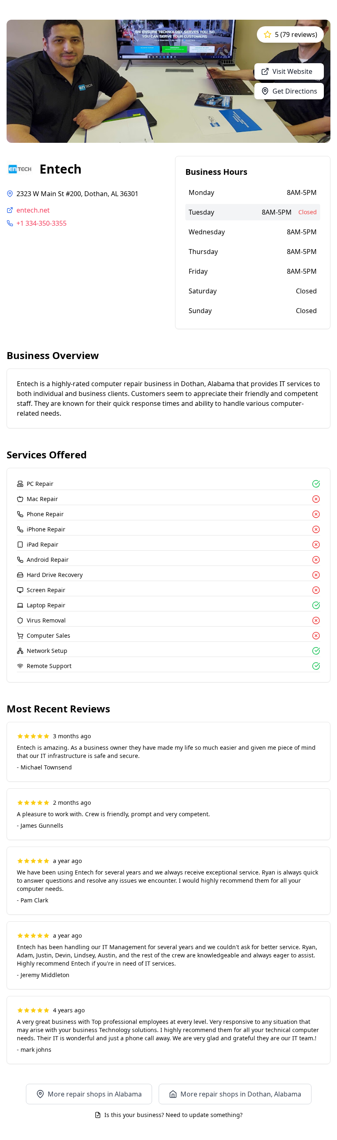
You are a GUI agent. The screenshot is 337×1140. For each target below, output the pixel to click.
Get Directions (294, 91)
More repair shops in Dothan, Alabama (240, 1094)
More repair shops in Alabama (95, 1094)
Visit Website (292, 71)
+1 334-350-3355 (41, 223)
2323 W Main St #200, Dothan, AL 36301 (77, 193)
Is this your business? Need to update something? (173, 1115)
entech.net (33, 210)
